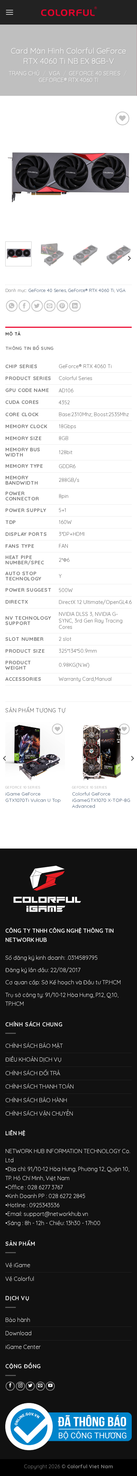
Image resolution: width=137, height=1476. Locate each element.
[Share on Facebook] (24, 306)
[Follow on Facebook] (10, 1386)
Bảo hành (17, 1319)
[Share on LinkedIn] (75, 306)
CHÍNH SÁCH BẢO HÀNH (36, 1100)
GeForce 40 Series (94, 73)
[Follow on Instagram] (20, 1386)
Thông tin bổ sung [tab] (29, 348)
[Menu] (9, 12)
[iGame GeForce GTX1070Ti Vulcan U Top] (35, 752)
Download (18, 1333)
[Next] (120, 173)
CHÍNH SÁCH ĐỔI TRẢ (32, 1073)
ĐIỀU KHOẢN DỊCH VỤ (33, 1059)
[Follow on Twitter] (30, 1386)
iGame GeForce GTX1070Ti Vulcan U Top (33, 797)
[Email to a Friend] (50, 306)
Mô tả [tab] (12, 334)
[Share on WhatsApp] (12, 306)
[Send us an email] (40, 1386)
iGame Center (23, 1346)
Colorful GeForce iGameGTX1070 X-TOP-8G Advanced (101, 800)
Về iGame (17, 1265)
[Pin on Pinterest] (62, 306)
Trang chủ (24, 73)
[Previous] (16, 173)
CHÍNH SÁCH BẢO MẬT (34, 1045)
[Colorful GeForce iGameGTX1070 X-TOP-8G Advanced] (102, 752)
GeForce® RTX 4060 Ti (68, 80)
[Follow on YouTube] (50, 1386)
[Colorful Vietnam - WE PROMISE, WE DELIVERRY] (68, 12)
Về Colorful (19, 1278)
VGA (54, 73)
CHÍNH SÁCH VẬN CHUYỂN (39, 1113)
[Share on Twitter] (37, 306)
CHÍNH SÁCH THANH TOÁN (39, 1086)
